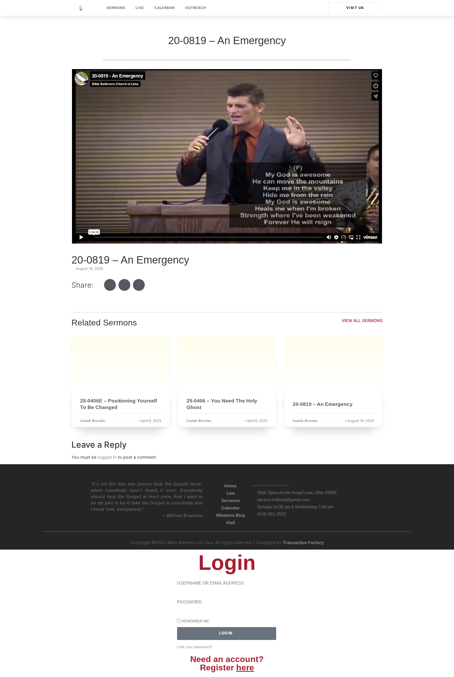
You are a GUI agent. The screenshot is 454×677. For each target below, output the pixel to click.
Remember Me (194, 621)
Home (230, 485)
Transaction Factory (303, 542)
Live (140, 8)
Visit (230, 522)
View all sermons (362, 320)
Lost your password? (194, 647)
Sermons (116, 8)
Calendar (164, 8)
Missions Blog (230, 515)
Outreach (195, 8)
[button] (110, 285)
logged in (107, 457)
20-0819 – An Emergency (323, 404)
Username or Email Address (210, 583)
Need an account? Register (227, 663)
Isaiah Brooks (92, 421)
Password (189, 602)
